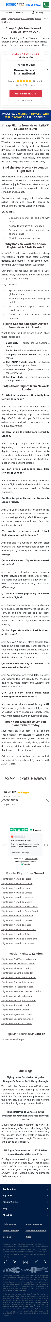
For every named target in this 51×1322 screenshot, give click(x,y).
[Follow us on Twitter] (36, 1262)
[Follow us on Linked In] (46, 1262)
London (38, 18)
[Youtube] (25, 1262)
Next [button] (47, 802)
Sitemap (7, 1236)
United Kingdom (27, 18)
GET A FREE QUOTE (25, 93)
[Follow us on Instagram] (15, 1262)
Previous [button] (2, 802)
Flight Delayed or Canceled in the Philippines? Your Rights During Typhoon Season (25, 1115)
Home (3, 18)
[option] (25, 802)
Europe (17, 18)
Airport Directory (34, 1224)
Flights (10, 18)
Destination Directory (36, 1230)
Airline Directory (11, 1230)
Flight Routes (9, 1224)
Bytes (28, 1236)
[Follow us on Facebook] (5, 1262)
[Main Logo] (15, 5)
